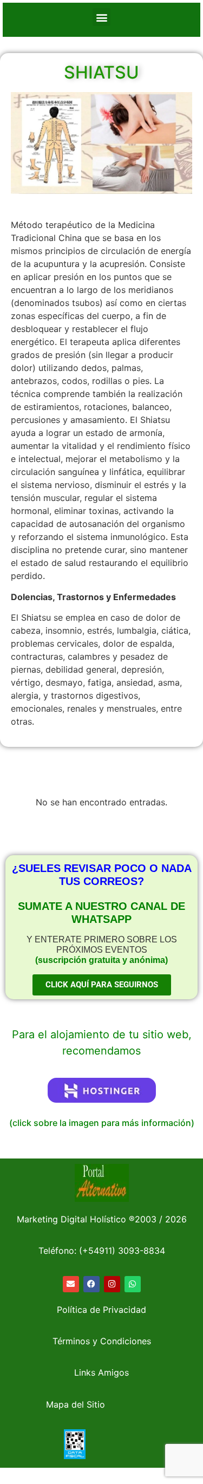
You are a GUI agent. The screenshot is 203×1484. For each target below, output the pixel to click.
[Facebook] (91, 1284)
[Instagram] (112, 1284)
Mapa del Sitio (75, 1404)
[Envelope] (71, 1284)
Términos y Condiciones (102, 1341)
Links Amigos (101, 1372)
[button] (101, 17)
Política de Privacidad (101, 1309)
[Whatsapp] (133, 1284)
